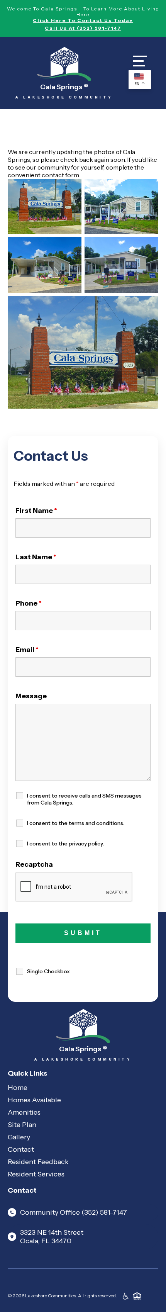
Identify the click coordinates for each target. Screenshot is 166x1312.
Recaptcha (34, 864)
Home (17, 1087)
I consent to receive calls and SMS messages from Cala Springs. (84, 799)
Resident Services (36, 1174)
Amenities (24, 1112)
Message (31, 696)
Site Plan (22, 1124)
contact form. (61, 175)
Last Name (35, 557)
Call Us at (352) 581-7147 (83, 28)
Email (27, 649)
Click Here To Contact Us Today (83, 20)
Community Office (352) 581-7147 (73, 1212)
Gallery (19, 1137)
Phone (28, 603)
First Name (36, 510)
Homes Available (34, 1100)
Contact (21, 1149)
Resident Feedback (38, 1162)
